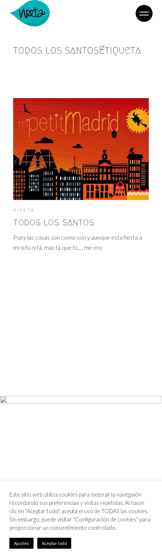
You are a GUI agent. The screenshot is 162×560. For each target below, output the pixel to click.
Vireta (24, 210)
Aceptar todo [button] (54, 543)
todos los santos (53, 222)
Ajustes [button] (21, 543)
